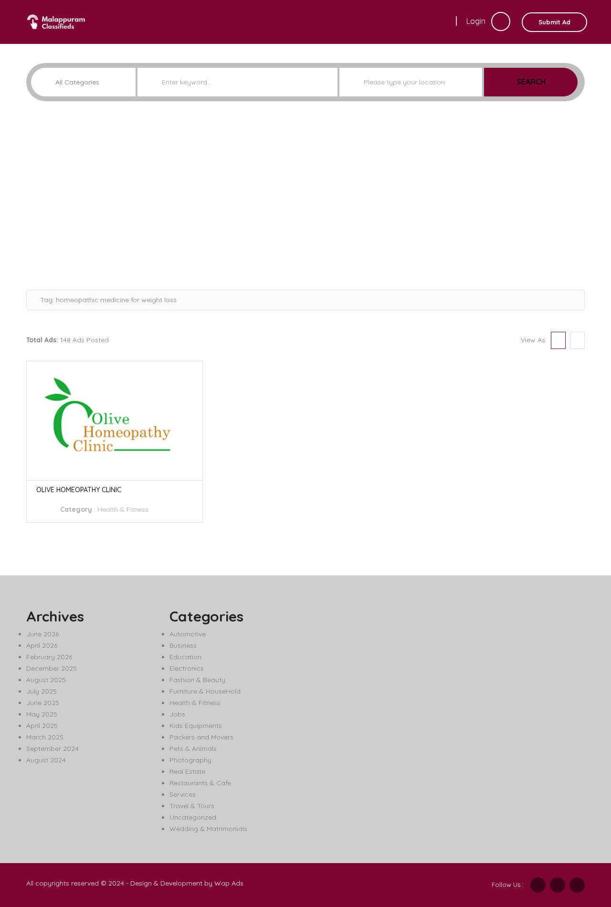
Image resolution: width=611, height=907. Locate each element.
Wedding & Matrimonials (208, 828)
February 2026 (49, 657)
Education (185, 657)
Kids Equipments (195, 725)
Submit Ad (554, 22)
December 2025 (51, 668)
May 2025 (41, 714)
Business (183, 645)
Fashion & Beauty (197, 679)
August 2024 (46, 760)
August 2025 (46, 679)
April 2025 (42, 725)
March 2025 (44, 737)
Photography (190, 760)
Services (182, 794)
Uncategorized (192, 817)
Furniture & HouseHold (205, 691)
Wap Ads (228, 883)
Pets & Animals (193, 748)
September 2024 (52, 748)
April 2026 (41, 645)
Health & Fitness (122, 509)
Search (531, 81)
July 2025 (41, 691)
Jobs (177, 714)
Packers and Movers (201, 737)
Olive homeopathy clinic (78, 489)
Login (476, 21)
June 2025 (42, 702)
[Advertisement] (305, 192)
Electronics (186, 668)
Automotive (187, 634)
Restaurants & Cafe (200, 783)
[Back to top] (580, 847)
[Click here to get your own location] (474, 82)
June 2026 (42, 634)
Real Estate (187, 771)
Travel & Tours (191, 806)
